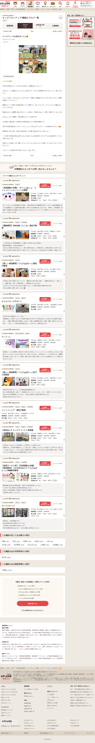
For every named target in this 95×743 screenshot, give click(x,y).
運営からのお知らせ (52, 705)
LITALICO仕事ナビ (51, 720)
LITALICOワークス (28, 720)
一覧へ (32, 31)
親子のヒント (28, 693)
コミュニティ (5, 707)
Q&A (25, 700)
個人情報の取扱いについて (46, 733)
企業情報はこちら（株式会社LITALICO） (11, 726)
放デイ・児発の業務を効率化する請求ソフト (81, 689)
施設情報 (26, 686)
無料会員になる (32, 603)
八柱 (50, 541)
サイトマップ (50, 708)
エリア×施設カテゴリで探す (31, 689)
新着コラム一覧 (5, 697)
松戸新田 (19, 545)
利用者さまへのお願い (52, 703)
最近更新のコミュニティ (7, 710)
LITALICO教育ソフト (29, 726)
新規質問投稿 (27, 703)
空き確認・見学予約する (45, 185)
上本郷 (45, 545)
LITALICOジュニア (28, 723)
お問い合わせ (50, 700)
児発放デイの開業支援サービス (78, 700)
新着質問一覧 (27, 706)
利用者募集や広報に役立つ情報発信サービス (81, 692)
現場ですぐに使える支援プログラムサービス (81, 697)
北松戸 (39, 541)
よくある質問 (50, 694)
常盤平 (27, 541)
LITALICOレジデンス (29, 728)
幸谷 (16, 541)
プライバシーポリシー (70, 733)
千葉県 (6, 570)
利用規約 (26, 733)
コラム (3, 686)
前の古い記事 (8, 31)
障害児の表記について (6, 733)
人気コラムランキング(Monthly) (9, 692)
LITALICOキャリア (74, 720)
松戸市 (6, 557)
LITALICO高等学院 (74, 726)
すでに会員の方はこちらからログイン (33, 610)
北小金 (6, 545)
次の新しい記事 (57, 31)
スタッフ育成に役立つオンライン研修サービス (82, 694)
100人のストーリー (6, 703)
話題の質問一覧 (28, 708)
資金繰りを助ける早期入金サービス (79, 703)
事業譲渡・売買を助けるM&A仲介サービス (81, 705)
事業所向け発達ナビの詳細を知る (81, 43)
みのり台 (32, 545)
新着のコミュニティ (6, 715)
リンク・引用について (52, 697)
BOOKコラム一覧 (5, 700)
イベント (49, 686)
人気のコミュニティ (6, 713)
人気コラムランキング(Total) (8, 689)
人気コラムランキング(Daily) (8, 694)
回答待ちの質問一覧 (29, 711)
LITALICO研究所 (51, 728)
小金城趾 (57, 545)
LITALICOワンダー (51, 723)
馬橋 (5, 541)
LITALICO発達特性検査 (52, 726)
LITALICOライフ (74, 723)
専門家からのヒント (29, 696)
